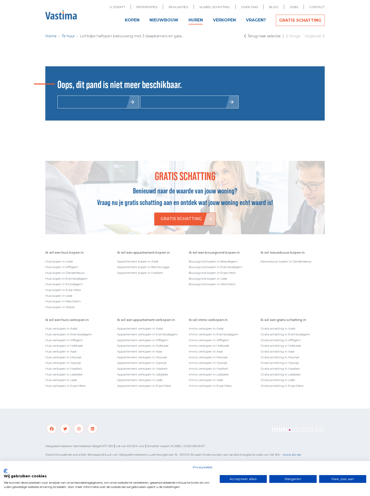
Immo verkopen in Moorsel (208, 357)
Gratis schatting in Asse (277, 351)
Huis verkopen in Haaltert (63, 368)
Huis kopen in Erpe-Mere (63, 290)
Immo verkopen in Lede (206, 380)
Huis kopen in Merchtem (63, 301)
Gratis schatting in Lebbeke (280, 374)
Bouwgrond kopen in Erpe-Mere (212, 273)
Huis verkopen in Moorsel (63, 357)
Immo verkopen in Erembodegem (213, 334)
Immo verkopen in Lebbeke (209, 374)
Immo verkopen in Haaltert (208, 368)
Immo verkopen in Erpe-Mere (210, 386)
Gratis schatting (300, 20)
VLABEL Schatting (214, 7)
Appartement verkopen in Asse (139, 351)
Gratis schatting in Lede (278, 380)
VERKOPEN (224, 20)
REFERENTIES (146, 7)
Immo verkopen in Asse (206, 351)
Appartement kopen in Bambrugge (143, 267)
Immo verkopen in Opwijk (208, 363)
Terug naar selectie (264, 36)
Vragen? (256, 20)
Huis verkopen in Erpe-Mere (65, 386)
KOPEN (132, 20)
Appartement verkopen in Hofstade (142, 345)
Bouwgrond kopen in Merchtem (212, 284)
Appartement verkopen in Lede (139, 380)
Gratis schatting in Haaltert (280, 368)
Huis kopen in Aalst (59, 261)
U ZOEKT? (117, 7)
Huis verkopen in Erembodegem (68, 334)
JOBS (294, 7)
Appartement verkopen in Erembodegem (147, 334)
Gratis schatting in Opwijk (280, 363)
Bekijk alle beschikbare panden (185, 101)
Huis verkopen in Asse (61, 351)
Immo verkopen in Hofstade (209, 345)
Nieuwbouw (164, 20)
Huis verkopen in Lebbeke (63, 374)
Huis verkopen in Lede (61, 380)
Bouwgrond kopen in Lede (208, 278)
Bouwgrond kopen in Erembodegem (215, 267)
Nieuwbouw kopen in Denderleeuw (286, 261)
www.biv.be (292, 454)
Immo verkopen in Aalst (206, 328)
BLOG (273, 7)
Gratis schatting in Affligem (281, 340)
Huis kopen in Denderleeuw (65, 273)
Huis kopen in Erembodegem (66, 278)
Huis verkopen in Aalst (61, 328)
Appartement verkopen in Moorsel (142, 357)
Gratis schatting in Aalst (278, 328)
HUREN (196, 20)
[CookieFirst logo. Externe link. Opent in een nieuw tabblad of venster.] (6, 471)
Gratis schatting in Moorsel (280, 357)
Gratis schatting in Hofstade (281, 345)
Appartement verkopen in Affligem (142, 340)
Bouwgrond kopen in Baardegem (213, 261)
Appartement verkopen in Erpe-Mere (144, 386)
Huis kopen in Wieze (60, 307)
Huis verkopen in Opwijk (63, 363)
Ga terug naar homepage (94, 101)
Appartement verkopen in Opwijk (142, 363)
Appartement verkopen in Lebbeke (142, 374)
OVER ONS (249, 7)
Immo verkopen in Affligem (209, 340)
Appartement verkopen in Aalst (140, 328)
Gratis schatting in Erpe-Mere (282, 386)
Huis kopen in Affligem (61, 267)
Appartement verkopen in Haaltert (142, 368)
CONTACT (317, 7)
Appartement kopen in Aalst (138, 261)
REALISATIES (178, 7)
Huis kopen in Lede (58, 296)
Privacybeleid (202, 467)
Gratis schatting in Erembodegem (285, 334)
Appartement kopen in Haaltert (140, 273)
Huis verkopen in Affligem (64, 340)
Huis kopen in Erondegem (64, 284)
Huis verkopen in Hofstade (64, 345)
